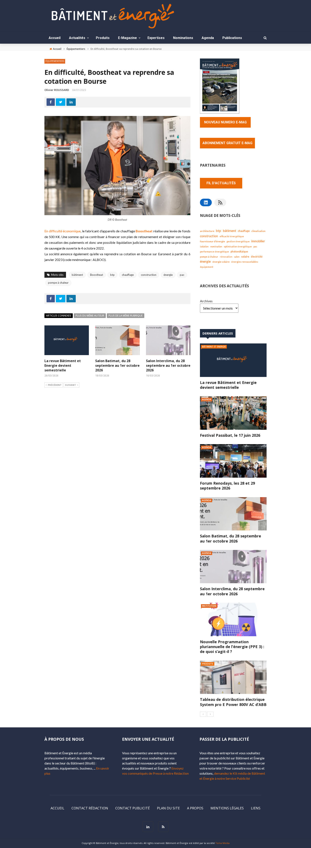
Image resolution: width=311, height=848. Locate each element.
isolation (204, 246)
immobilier (258, 241)
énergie (168, 274)
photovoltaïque (239, 251)
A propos (195, 808)
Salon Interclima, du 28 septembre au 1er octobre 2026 (168, 365)
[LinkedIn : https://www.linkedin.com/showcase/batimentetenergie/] (206, 202)
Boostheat (144, 231)
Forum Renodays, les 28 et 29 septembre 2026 (227, 486)
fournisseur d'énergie (212, 241)
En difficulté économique (62, 231)
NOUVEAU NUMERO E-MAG (225, 122)
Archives (206, 301)
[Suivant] (210, 714)
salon (236, 256)
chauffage (128, 274)
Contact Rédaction (90, 808)
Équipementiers (54, 61)
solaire (245, 256)
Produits (103, 38)
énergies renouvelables (244, 261)
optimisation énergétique (238, 246)
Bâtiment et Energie (214, 346)
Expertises (156, 38)
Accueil (55, 38)
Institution (209, 605)
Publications (232, 38)
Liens (255, 808)
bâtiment (77, 274)
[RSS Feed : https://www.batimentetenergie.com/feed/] (220, 202)
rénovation (226, 256)
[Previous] (203, 714)
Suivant (70, 384)
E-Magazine (127, 38)
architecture (207, 231)
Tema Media (222, 843)
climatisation (258, 231)
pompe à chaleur (58, 282)
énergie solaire (221, 261)
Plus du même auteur (90, 315)
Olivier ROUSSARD (56, 90)
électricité (257, 256)
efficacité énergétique (232, 236)
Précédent (55, 384)
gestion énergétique (238, 241)
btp (112, 274)
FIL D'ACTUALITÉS (221, 183)
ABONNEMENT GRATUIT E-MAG (227, 143)
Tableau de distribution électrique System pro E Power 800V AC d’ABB (233, 702)
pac (182, 274)
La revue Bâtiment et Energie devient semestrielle (62, 365)
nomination (216, 246)
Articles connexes (58, 315)
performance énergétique (214, 251)
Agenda (208, 38)
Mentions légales (227, 808)
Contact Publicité (132, 808)
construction (148, 274)
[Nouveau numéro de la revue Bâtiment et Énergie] (219, 86)
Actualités (77, 38)
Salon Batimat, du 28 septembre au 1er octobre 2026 (117, 365)
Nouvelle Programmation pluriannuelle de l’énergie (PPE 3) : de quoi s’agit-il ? (232, 646)
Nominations (183, 38)
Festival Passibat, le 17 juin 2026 (230, 435)
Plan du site (168, 808)
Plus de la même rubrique (126, 315)
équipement (206, 266)
